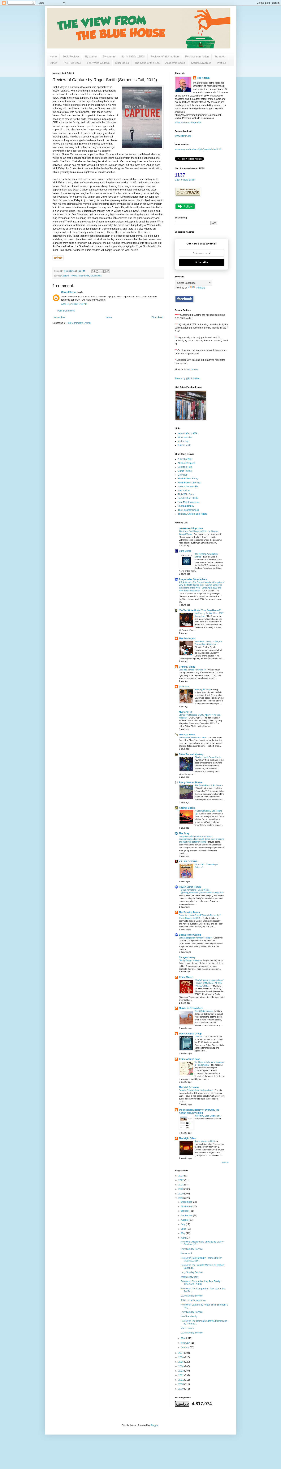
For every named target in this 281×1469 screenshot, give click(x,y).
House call (186, 1253)
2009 (181, 1388)
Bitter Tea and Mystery (191, 754)
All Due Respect (186, 463)
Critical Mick (184, 445)
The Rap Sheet (187, 734)
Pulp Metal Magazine (189, 502)
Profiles (221, 62)
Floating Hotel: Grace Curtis (208, 757)
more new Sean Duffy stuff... (208, 1116)
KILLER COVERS (188, 861)
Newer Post (60, 317)
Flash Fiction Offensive (189, 482)
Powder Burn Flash (188, 498)
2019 (181, 1193)
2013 (181, 1370)
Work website (185, 437)
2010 (181, 1384)
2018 (181, 1198)
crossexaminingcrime (191, 528)
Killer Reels (122, 62)
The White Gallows (98, 62)
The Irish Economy (189, 1087)
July (183, 1224)
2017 (181, 1353)
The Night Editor (187, 1138)
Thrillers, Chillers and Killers (192, 514)
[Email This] (93, 271)
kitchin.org (183, 441)
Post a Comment (66, 310)
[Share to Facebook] (104, 271)
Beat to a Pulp (185, 467)
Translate (200, 287)
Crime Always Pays (189, 1059)
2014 (181, 1366)
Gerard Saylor (68, 292)
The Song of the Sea (147, 62)
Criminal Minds (187, 666)
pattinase (184, 686)
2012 (181, 1375)
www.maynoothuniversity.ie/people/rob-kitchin (198, 149)
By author (91, 56)
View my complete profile (188, 122)
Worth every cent (189, 1277)
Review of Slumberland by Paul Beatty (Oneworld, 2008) (200, 1282)
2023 (181, 1175)
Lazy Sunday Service (192, 1249)
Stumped (219, 56)
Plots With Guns (186, 494)
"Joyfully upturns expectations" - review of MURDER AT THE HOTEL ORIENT (209, 983)
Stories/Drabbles (201, 62)
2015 (181, 1361)
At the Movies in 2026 (205, 1141)
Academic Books (175, 62)
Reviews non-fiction (197, 56)
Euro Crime (185, 551)
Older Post (157, 317)
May (183, 1233)
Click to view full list (185, 179)
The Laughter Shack (188, 510)
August (185, 1220)
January (185, 1347)
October (185, 1211)
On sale (199, 1036)
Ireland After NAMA (187, 433)
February (186, 1342)
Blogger (154, 1425)
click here (193, 369)
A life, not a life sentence (193, 1300)
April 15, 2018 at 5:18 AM (74, 304)
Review (73, 276)
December (186, 1202)
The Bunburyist (187, 638)
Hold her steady (189, 1316)
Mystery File (185, 712)
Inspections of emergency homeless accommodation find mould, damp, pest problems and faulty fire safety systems (201, 839)
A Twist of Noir (185, 459)
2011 (181, 1379)
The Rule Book (72, 62)
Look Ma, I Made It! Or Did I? (192, 670)
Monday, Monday (203, 689)
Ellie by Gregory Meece (190, 960)
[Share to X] (100, 271)
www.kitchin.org (183, 136)
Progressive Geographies (193, 579)
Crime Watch (186, 977)
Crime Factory (185, 471)
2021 (181, 1184)
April (183, 1238)
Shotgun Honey (186, 506)
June (184, 1229)
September (187, 1215)
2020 (181, 1189)
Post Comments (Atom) (79, 323)
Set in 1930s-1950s (133, 56)
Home (53, 56)
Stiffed (53, 62)
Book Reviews (71, 56)
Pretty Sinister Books (190, 782)
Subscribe (201, 262)
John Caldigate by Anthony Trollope (195, 938)
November (186, 1206)
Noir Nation (184, 490)
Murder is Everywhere (191, 1008)
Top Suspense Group (190, 1033)
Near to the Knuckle (188, 486)
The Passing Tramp (189, 912)
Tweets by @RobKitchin (187, 378)
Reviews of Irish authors (164, 56)
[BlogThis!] (97, 271)
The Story (184, 833)
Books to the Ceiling (190, 935)
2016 (181, 1357)
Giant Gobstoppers (204, 1011)
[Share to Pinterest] (108, 271)
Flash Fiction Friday (188, 478)
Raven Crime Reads (190, 887)
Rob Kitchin (203, 78)
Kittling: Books (187, 808)
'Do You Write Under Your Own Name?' (200, 610)
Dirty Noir (183, 474)
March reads (187, 1328)
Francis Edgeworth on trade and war (196, 1090)
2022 (181, 1180)
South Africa (96, 276)
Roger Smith (83, 276)
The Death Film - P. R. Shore (208, 785)
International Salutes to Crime (193, 737)
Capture (65, 276)
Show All (225, 1162)
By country (109, 56)
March (184, 1338)
